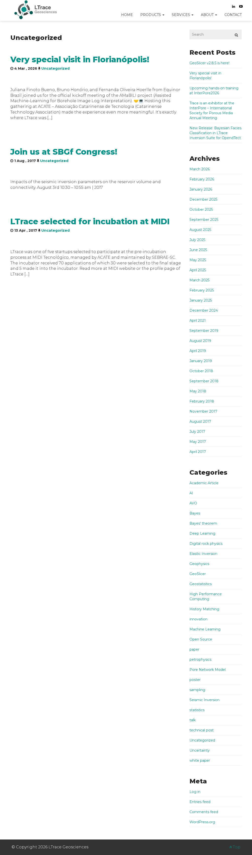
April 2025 (197, 270)
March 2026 (199, 169)
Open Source (200, 639)
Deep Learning (202, 533)
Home (127, 15)
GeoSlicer (197, 574)
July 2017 (197, 431)
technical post (201, 730)
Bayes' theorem (203, 523)
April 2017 (197, 452)
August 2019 (200, 341)
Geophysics (199, 564)
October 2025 (201, 209)
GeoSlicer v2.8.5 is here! (209, 63)
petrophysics (200, 659)
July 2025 (197, 240)
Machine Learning (204, 629)
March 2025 (199, 280)
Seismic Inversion (204, 700)
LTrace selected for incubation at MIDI (90, 221)
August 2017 (200, 421)
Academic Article (204, 483)
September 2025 (203, 219)
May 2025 (197, 260)
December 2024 (203, 310)
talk (192, 720)
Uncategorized (55, 68)
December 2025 (203, 199)
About (208, 15)
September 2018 (204, 381)
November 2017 (203, 411)
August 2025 (200, 229)
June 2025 (198, 250)
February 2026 (201, 179)
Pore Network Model (207, 669)
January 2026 (200, 189)
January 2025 (200, 300)
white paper (199, 760)
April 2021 (197, 320)
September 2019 (203, 330)
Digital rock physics (205, 543)
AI (191, 493)
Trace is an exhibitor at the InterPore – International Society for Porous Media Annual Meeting (211, 110)
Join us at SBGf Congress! (63, 152)
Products (151, 15)
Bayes (194, 513)
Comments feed (203, 812)
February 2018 (201, 401)
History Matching (204, 609)
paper (194, 649)
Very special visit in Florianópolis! (79, 59)
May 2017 (197, 441)
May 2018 (197, 391)
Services (181, 15)
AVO (193, 503)
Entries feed (199, 802)
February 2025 (201, 290)
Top (236, 847)
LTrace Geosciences (37, 10)
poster (195, 680)
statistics (197, 710)
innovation (198, 619)
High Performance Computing (205, 596)
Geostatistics (200, 584)
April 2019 (197, 351)
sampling (197, 690)
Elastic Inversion (203, 553)
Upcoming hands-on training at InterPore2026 (213, 90)
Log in (194, 792)
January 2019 (200, 361)
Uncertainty (199, 750)
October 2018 (201, 371)
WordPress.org (202, 822)
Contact (233, 15)
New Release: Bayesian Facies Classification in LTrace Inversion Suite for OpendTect (215, 133)
